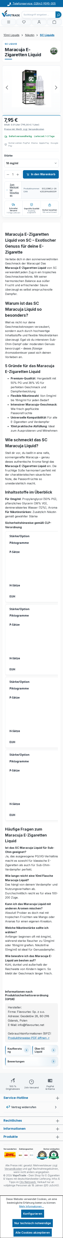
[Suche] (58, 14)
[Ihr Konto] (39, 22)
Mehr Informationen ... (31, 1206)
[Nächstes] (56, 87)
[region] (31, 87)
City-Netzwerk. (27, 1182)
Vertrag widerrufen (23, 1107)
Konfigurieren (32, 1213)
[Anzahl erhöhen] (17, 174)
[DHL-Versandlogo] (10, 1154)
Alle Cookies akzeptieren (32, 1232)
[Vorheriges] (6, 87)
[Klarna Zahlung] (26, 1155)
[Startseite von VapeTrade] (18, 13)
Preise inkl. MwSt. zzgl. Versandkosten (24, 129)
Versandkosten (13, 1168)
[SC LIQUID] (54, 51)
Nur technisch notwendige (32, 1223)
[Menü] (8, 22)
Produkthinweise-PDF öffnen (29, 1038)
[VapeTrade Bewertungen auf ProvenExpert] (42, 1155)
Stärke (8, 155)
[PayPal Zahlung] (20, 1155)
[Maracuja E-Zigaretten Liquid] (31, 87)
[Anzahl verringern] (8, 174)
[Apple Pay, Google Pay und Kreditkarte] (31, 1155)
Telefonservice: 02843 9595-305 (33, 3)
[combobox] (38, 14)
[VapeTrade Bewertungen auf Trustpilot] (53, 1155)
